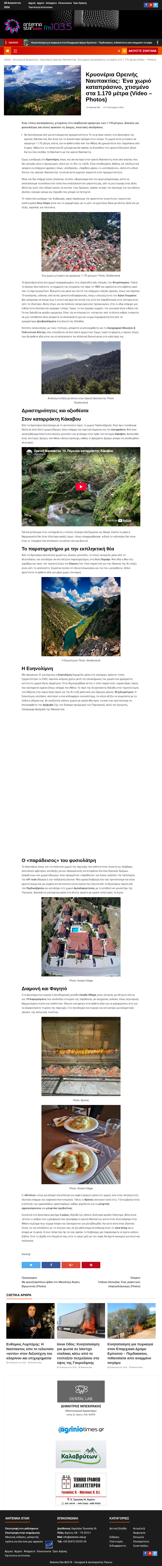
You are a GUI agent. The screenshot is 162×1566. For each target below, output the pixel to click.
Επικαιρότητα (141, 1541)
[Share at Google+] (71, 1265)
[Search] (119, 51)
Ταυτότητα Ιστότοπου (40, 7)
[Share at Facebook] (51, 1265)
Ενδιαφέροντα (117, 1545)
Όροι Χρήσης (80, 3)
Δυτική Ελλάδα (118, 1528)
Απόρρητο (51, 3)
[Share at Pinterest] (91, 1265)
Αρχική (31, 3)
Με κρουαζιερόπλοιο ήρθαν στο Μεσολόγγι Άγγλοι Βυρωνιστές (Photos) (51, 1282)
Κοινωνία (138, 1537)
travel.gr (26, 1254)
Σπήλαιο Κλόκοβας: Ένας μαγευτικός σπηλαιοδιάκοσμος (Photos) (119, 1282)
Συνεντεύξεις (140, 1545)
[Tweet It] (31, 1265)
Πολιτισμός (116, 1541)
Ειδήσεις (114, 1537)
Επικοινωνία (65, 3)
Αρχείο (40, 3)
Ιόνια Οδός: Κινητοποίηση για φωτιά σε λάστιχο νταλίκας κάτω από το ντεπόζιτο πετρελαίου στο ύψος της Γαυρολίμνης (78, 1353)
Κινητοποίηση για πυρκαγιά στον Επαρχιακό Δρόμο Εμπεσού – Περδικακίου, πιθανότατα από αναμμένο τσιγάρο (130, 1353)
